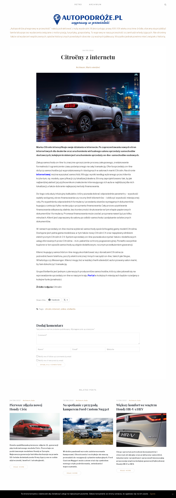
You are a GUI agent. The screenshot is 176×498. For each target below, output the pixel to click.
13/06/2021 (68, 400)
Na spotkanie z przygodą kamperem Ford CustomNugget (86, 407)
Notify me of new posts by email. (51, 361)
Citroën (48, 309)
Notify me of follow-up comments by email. (55, 357)
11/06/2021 (121, 400)
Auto (33, 400)
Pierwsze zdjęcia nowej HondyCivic (26, 407)
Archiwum (95, 4)
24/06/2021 (15, 400)
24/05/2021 (88, 50)
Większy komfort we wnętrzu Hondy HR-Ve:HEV (136, 407)
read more (18, 467)
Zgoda (152, 494)
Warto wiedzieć (93, 67)
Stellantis (71, 309)
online (63, 309)
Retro (78, 4)
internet (56, 309)
